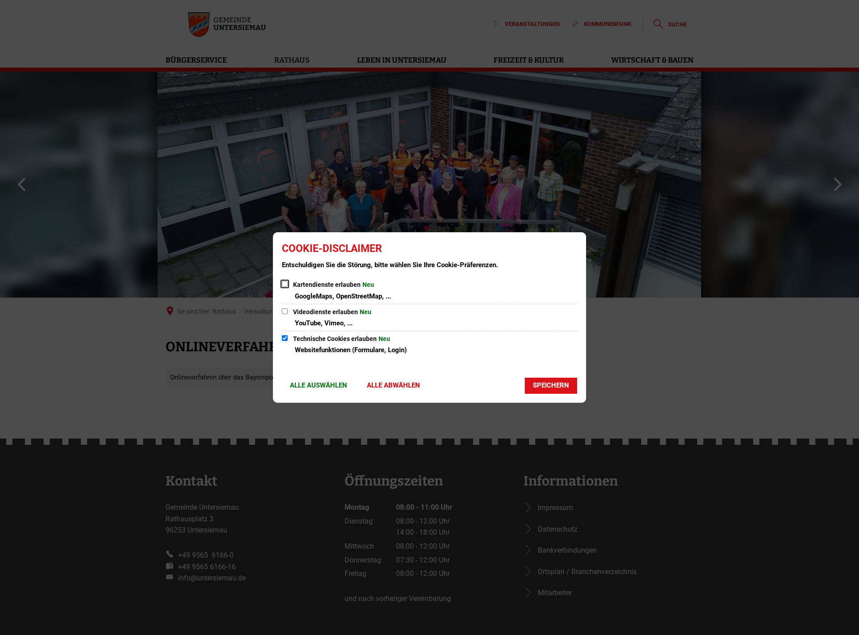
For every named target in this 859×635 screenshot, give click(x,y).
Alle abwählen (393, 385)
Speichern (551, 385)
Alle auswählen (318, 385)
